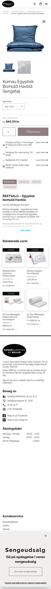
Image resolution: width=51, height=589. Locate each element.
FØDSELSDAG (17, 11)
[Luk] (46, 535)
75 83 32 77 (12, 405)
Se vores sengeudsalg (25, 571)
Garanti (6, 529)
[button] (44, 21)
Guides (6, 525)
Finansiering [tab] (10, 187)
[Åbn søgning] (34, 3)
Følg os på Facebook (17, 415)
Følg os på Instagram (17, 420)
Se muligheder (9, 286)
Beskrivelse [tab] (9, 182)
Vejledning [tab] (24, 182)
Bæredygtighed (10, 522)
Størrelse (7, 101)
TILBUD (6, 11)
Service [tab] (36, 182)
